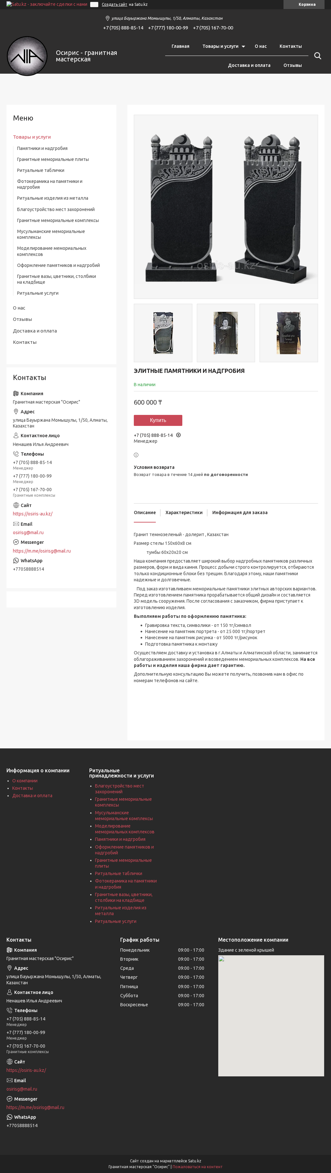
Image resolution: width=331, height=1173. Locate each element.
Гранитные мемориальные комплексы (58, 220)
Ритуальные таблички (40, 170)
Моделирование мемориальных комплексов (51, 251)
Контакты (291, 46)
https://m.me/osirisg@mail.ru (42, 551)
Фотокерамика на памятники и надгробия (49, 184)
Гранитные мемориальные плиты (53, 159)
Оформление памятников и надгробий (58, 265)
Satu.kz (194, 1161)
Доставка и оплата (249, 65)
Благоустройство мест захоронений (56, 209)
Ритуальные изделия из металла (52, 198)
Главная (180, 46)
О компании (24, 780)
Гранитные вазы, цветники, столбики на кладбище (56, 279)
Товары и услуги (220, 46)
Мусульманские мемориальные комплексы (51, 234)
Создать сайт (114, 4)
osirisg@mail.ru (28, 532)
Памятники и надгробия (42, 148)
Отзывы (292, 65)
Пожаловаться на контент (198, 1167)
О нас (261, 46)
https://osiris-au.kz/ (32, 513)
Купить (158, 420)
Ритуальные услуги (38, 293)
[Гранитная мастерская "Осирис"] (27, 56)
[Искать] (316, 56)
